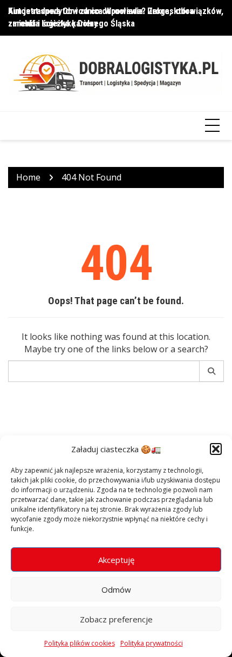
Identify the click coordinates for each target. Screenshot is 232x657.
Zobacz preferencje (116, 619)
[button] (215, 449)
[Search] (212, 371)
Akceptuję (116, 559)
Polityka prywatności (151, 643)
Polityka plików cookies (79, 643)
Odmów (116, 589)
